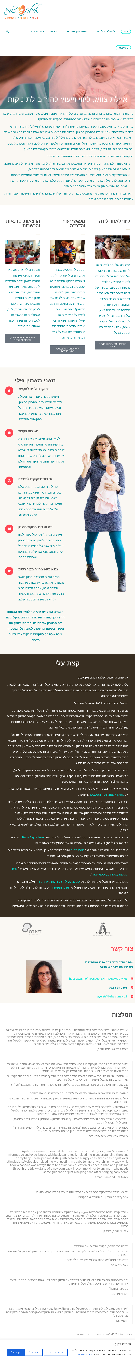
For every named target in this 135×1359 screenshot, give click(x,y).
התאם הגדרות (56, 1352)
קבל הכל (15, 1352)
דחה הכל (33, 1352)
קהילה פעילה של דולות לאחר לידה (58, 881)
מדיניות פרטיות (85, 1354)
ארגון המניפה (60, 887)
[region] (67, 1349)
